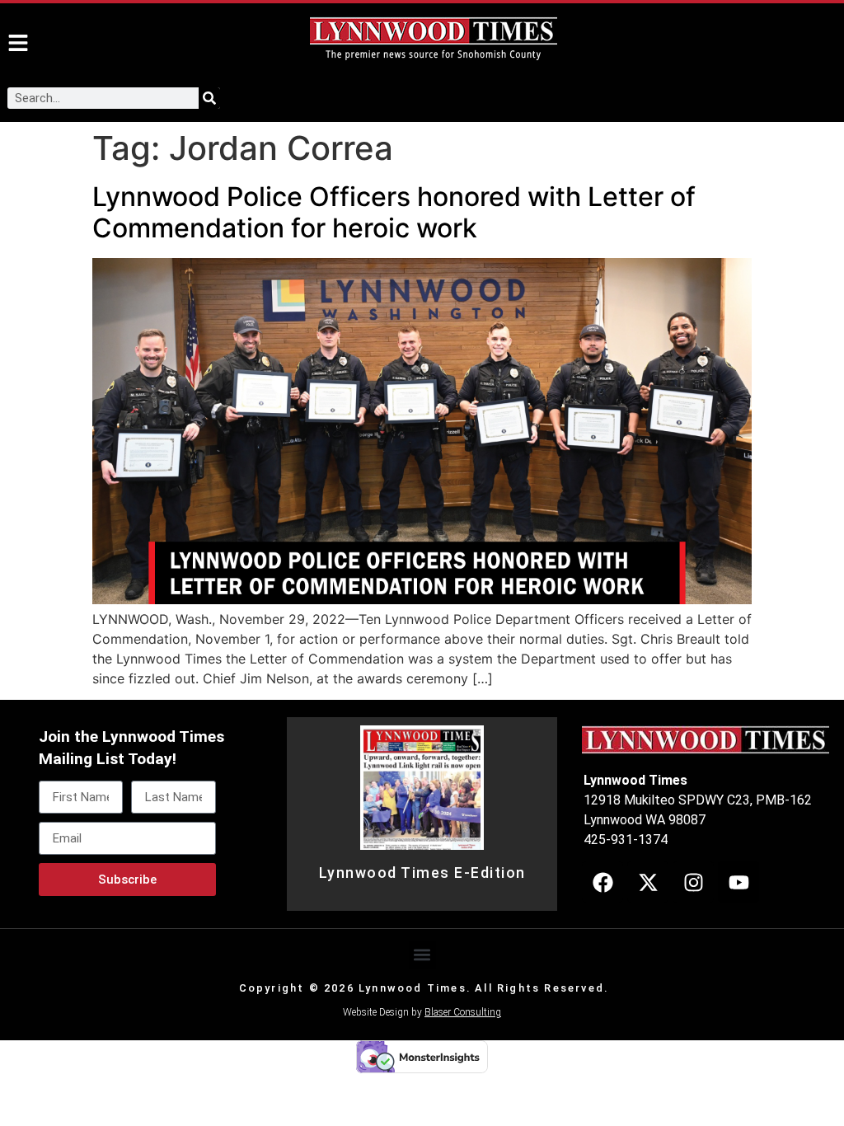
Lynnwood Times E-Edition (422, 873)
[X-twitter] (647, 882)
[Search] (209, 98)
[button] (422, 955)
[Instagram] (693, 882)
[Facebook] (602, 882)
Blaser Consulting (462, 1012)
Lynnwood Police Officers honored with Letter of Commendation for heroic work (394, 212)
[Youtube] (738, 882)
